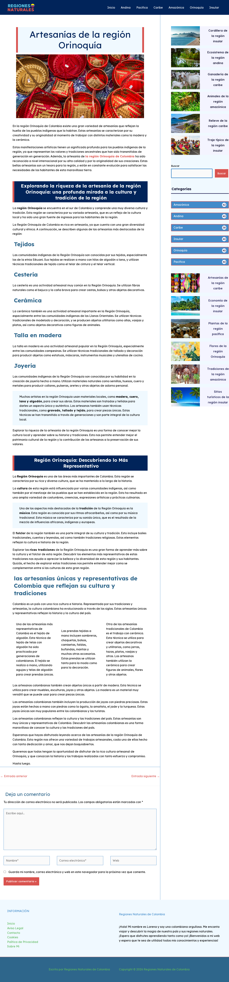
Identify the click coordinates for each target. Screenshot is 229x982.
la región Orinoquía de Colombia (110, 156)
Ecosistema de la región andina (217, 57)
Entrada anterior (13, 776)
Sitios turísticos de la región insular (218, 397)
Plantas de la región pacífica (218, 329)
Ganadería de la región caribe (218, 79)
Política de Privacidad (22, 942)
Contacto (13, 933)
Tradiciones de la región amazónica (218, 374)
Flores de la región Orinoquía (217, 351)
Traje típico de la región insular (218, 145)
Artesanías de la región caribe (218, 283)
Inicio (11, 923)
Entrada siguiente (145, 776)
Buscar (175, 166)
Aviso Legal (15, 928)
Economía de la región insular (217, 306)
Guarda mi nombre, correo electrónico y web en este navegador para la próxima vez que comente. (77, 872)
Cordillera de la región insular (217, 36)
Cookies (12, 937)
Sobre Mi (13, 946)
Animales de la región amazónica (217, 101)
